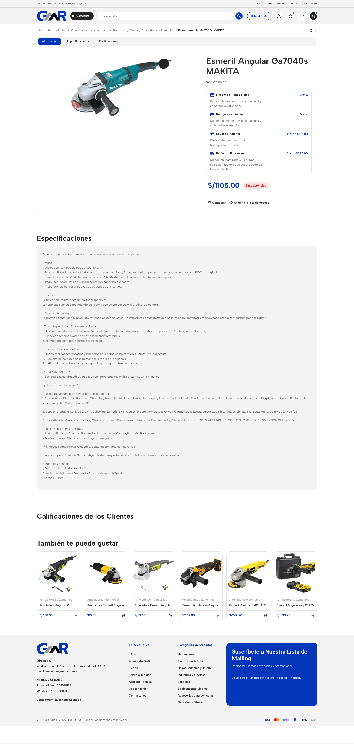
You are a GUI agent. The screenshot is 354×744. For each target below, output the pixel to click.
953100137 (55, 679)
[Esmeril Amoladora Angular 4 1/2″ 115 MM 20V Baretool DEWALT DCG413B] (200, 573)
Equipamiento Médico (193, 688)
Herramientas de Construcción (69, 30)
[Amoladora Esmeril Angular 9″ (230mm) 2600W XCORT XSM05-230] (153, 573)
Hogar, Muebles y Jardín (194, 668)
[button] (75, 615)
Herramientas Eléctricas (109, 30)
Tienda (133, 668)
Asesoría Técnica (140, 682)
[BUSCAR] (239, 16)
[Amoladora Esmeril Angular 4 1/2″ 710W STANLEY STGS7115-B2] (106, 573)
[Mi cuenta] (279, 16)
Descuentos (259, 16)
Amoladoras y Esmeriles (158, 30)
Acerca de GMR (139, 661)
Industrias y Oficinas (191, 675)
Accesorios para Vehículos (196, 695)
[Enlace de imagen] (52, 648)
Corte (134, 30)
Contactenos (137, 695)
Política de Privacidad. (288, 677)
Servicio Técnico (140, 675)
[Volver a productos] (310, 30)
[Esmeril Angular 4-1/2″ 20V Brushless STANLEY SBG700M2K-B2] (295, 573)
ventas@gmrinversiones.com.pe (59, 699)
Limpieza (184, 682)
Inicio (40, 30)
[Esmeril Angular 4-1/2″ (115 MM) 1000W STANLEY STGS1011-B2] (248, 573)
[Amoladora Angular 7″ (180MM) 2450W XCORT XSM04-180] (58, 573)
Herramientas (187, 654)
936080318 (61, 691)
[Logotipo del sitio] (52, 15)
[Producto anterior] (306, 30)
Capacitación (138, 688)
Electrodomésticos (190, 661)
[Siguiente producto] (315, 30)
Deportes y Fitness (190, 702)
